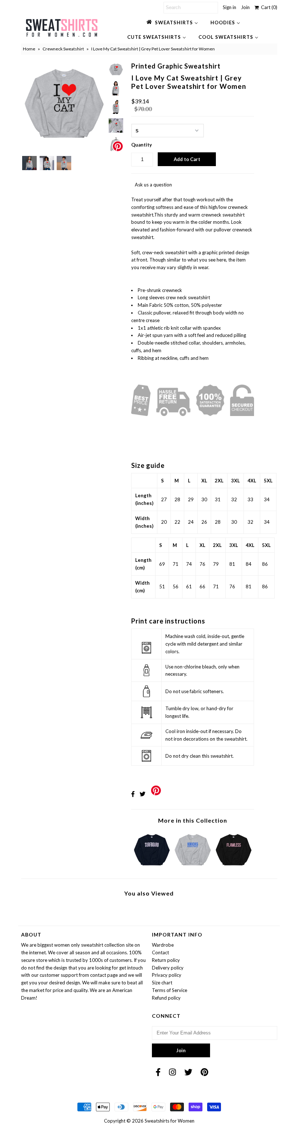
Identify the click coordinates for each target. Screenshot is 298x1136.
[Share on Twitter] (142, 793)
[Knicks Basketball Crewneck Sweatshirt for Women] (192, 867)
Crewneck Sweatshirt (63, 49)
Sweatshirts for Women (169, 1121)
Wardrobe (163, 945)
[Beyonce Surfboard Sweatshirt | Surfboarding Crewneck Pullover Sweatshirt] (152, 867)
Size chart (162, 982)
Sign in (229, 7)
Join (245, 7)
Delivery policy (168, 968)
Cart (268, 7)
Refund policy (166, 998)
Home (29, 49)
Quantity (141, 145)
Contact (160, 952)
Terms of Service (169, 990)
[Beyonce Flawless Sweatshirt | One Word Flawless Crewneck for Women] (233, 867)
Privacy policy (166, 975)
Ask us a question (153, 185)
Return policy (166, 960)
